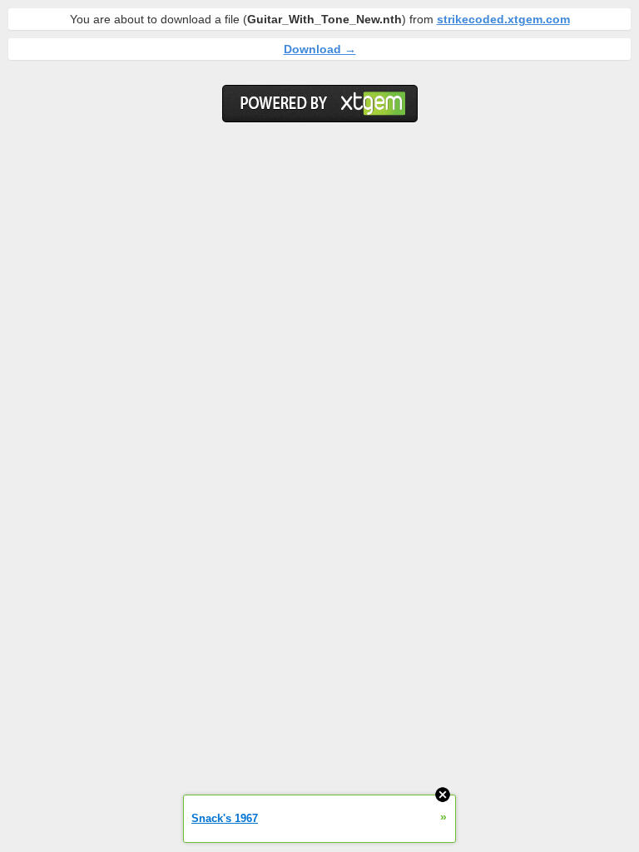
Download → (320, 49)
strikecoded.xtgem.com (503, 19)
